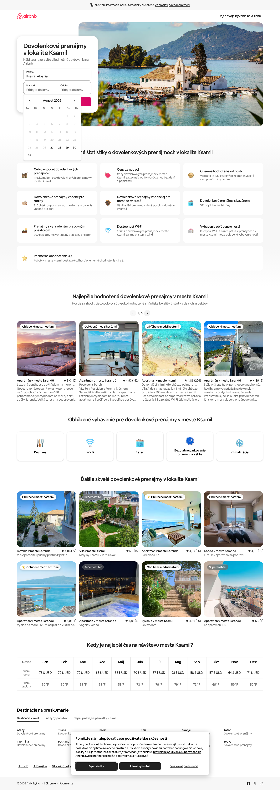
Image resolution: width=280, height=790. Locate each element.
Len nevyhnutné (140, 766)
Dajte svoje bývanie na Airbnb (239, 16)
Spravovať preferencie (184, 766)
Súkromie (50, 783)
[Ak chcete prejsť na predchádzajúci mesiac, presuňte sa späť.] (30, 101)
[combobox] (57, 76)
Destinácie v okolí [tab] (28, 718)
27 (51, 147)
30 (74, 147)
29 (67, 147)
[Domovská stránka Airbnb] (27, 16)
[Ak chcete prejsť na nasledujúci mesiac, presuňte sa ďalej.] (74, 101)
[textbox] (40, 89)
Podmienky (66, 783)
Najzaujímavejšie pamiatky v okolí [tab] (95, 718)
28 (59, 147)
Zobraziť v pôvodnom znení (172, 5)
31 (29, 155)
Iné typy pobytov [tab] (56, 718)
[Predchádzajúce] (133, 313)
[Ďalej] (147, 313)
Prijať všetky (96, 766)
